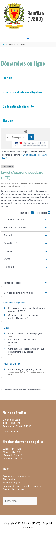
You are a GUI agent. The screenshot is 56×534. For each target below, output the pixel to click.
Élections (8, 120)
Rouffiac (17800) (35, 16)
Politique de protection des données (22, 486)
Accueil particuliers (11, 151)
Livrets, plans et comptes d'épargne (25, 333)
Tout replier (25, 213)
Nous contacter (11, 431)
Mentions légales (12, 482)
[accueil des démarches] (25, 131)
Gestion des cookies (13, 489)
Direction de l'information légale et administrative (22, 390)
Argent (25, 151)
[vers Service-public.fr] (30, 144)
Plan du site (9, 479)
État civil (8, 78)
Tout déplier (42, 213)
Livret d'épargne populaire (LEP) (23, 369)
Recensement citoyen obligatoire (23, 92)
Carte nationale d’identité (18, 106)
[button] (26, 220)
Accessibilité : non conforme (17, 476)
